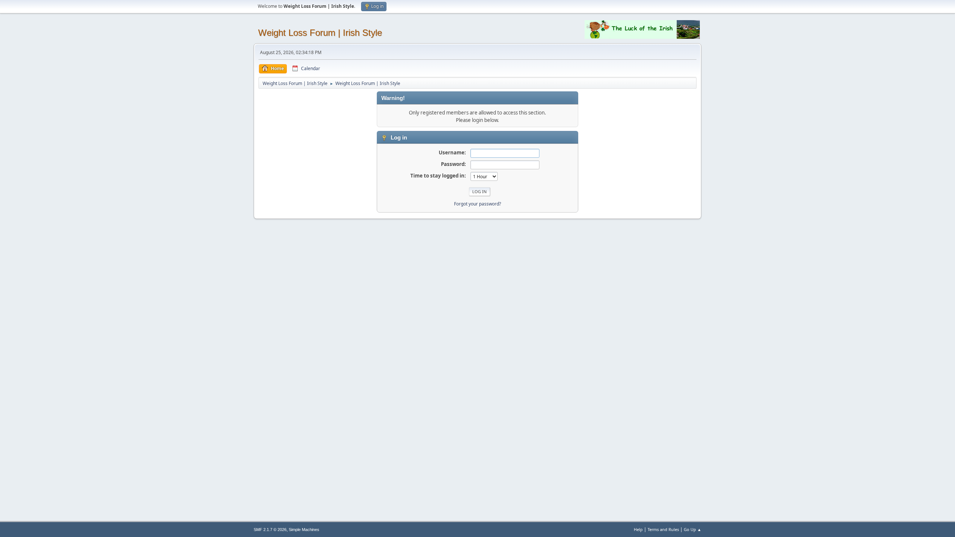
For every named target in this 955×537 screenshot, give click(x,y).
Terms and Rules (663, 529)
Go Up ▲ (692, 529)
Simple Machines (304, 529)
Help (638, 529)
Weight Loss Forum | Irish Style (320, 33)
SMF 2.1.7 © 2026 (270, 529)
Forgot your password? (477, 204)
